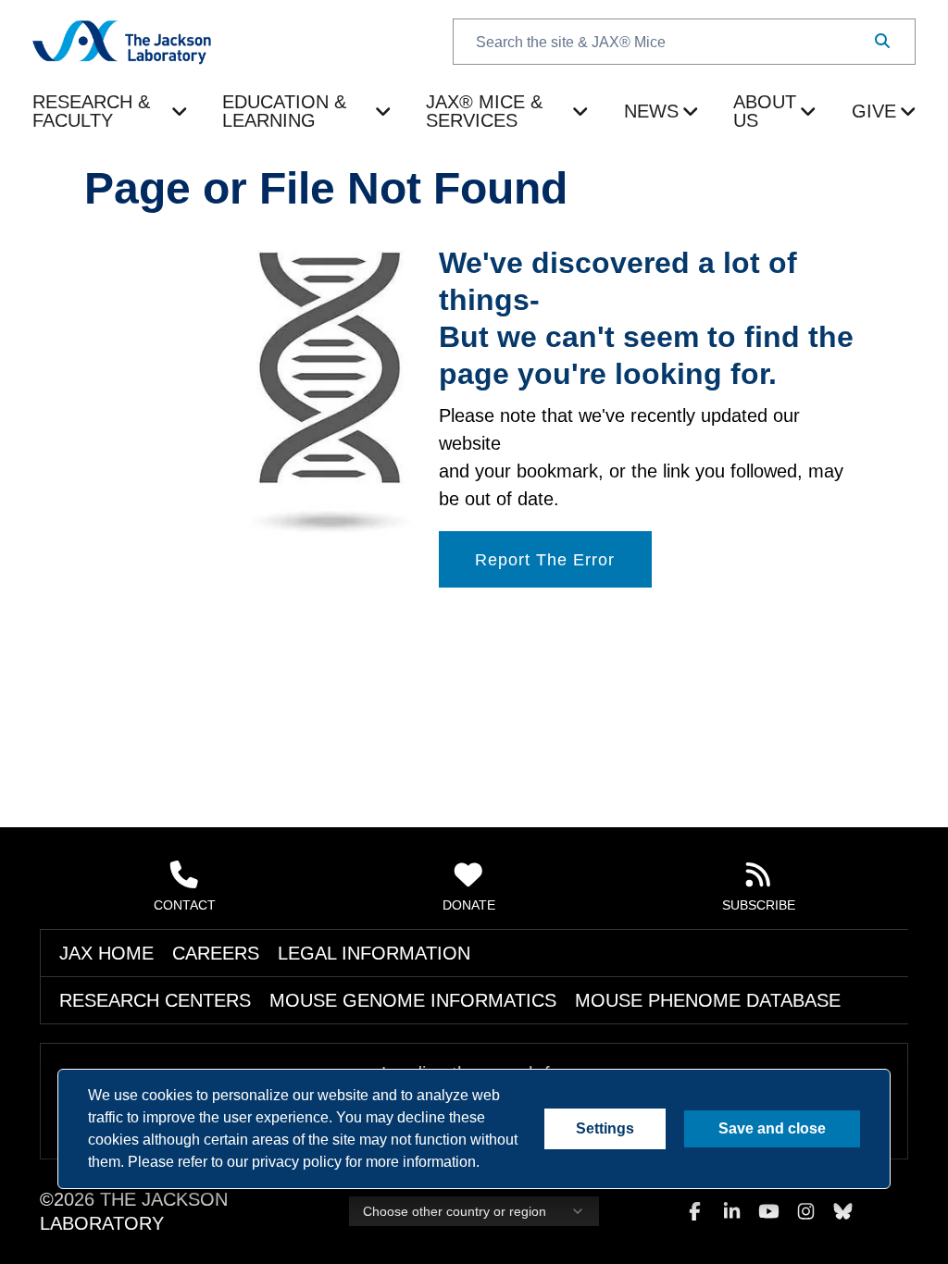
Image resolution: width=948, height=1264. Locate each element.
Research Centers (122, 1021)
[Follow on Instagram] (805, 1221)
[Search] (882, 42)
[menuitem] (110, 102)
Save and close (772, 1129)
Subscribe (759, 924)
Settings (607, 1129)
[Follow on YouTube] (768, 1221)
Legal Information (277, 973)
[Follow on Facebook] (694, 1221)
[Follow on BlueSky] (842, 1221)
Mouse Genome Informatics (294, 1021)
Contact (184, 924)
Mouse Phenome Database (489, 1021)
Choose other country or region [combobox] (450, 1221)
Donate (470, 924)
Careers (168, 973)
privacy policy (155, 1162)
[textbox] (684, 42)
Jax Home (90, 973)
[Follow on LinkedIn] (731, 1221)
